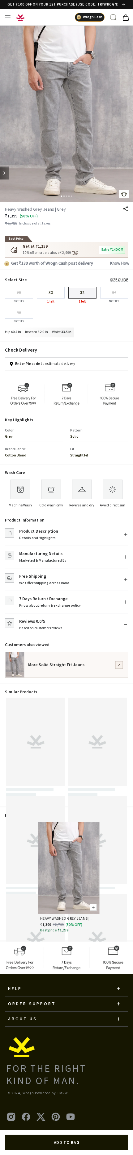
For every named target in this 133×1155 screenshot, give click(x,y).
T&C (75, 253)
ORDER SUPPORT (32, 1004)
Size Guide (119, 280)
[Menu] (7, 16)
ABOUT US (22, 1019)
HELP (15, 989)
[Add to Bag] (92, 906)
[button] (61, 196)
